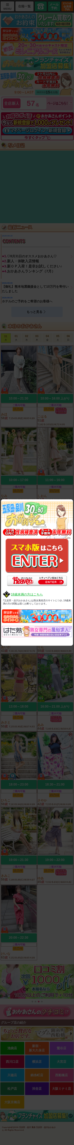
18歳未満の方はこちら (27, 594)
